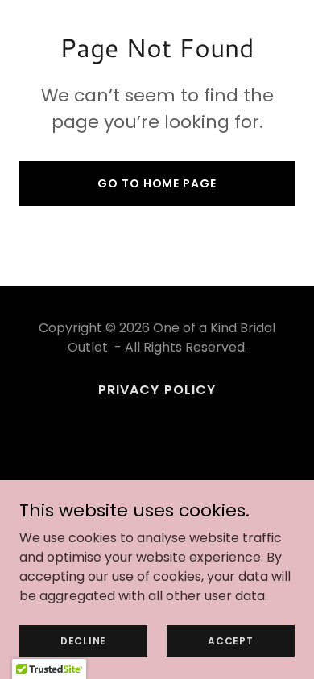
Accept (231, 640)
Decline (83, 640)
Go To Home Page (156, 183)
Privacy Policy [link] (156, 390)
